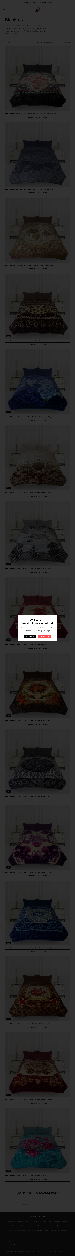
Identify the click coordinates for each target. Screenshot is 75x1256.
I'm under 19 (44, 636)
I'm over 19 (30, 636)
